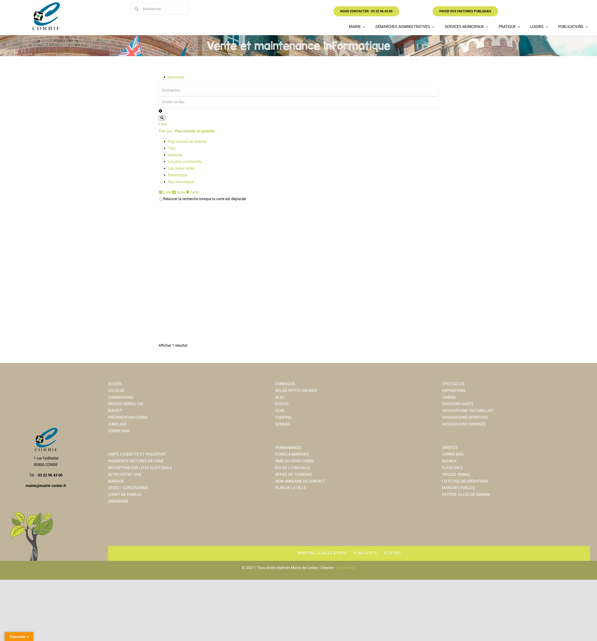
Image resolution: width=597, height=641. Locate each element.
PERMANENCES (288, 448)
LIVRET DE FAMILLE (124, 494)
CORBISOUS (285, 384)
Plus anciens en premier (187, 141)
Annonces (176, 77)
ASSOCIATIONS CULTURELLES (467, 410)
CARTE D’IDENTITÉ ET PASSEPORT (137, 454)
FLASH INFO (452, 468)
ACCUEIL (115, 384)
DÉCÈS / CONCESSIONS (128, 488)
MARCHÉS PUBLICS (458, 488)
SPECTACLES (453, 384)
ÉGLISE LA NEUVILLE (292, 468)
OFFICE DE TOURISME (293, 474)
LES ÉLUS (116, 390)
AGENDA (449, 461)
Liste (166, 192)
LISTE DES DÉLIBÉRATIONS (465, 481)
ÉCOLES (282, 404)
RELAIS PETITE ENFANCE (296, 390)
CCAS (280, 410)
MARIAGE (116, 481)
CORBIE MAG (119, 431)
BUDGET (115, 410)
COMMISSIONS (120, 397)
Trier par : (187, 131)
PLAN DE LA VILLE (290, 488)
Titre (171, 148)
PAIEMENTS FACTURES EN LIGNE (136, 461)
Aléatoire (175, 155)
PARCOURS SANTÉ (457, 404)
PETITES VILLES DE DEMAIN (466, 494)
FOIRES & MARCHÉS (292, 454)
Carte (193, 192)
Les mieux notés (181, 168)
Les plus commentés (185, 161)
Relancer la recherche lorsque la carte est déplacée (204, 199)
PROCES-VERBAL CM (125, 404)
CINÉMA (449, 397)
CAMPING (283, 417)
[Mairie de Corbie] (46, 4)
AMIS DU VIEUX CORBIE (294, 461)
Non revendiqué (181, 182)
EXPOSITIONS (453, 390)
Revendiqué (177, 175)
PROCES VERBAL (456, 474)
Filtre (163, 124)
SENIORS (282, 424)
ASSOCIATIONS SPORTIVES (465, 417)
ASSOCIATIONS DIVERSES (464, 424)
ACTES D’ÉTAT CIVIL (125, 474)
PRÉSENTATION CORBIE (128, 417)
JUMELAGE (117, 424)
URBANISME (118, 501)
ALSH (280, 397)
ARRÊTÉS (450, 448)
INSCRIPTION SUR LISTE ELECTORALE (140, 468)
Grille (180, 192)
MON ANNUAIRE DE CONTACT (300, 481)
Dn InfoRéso (345, 568)
